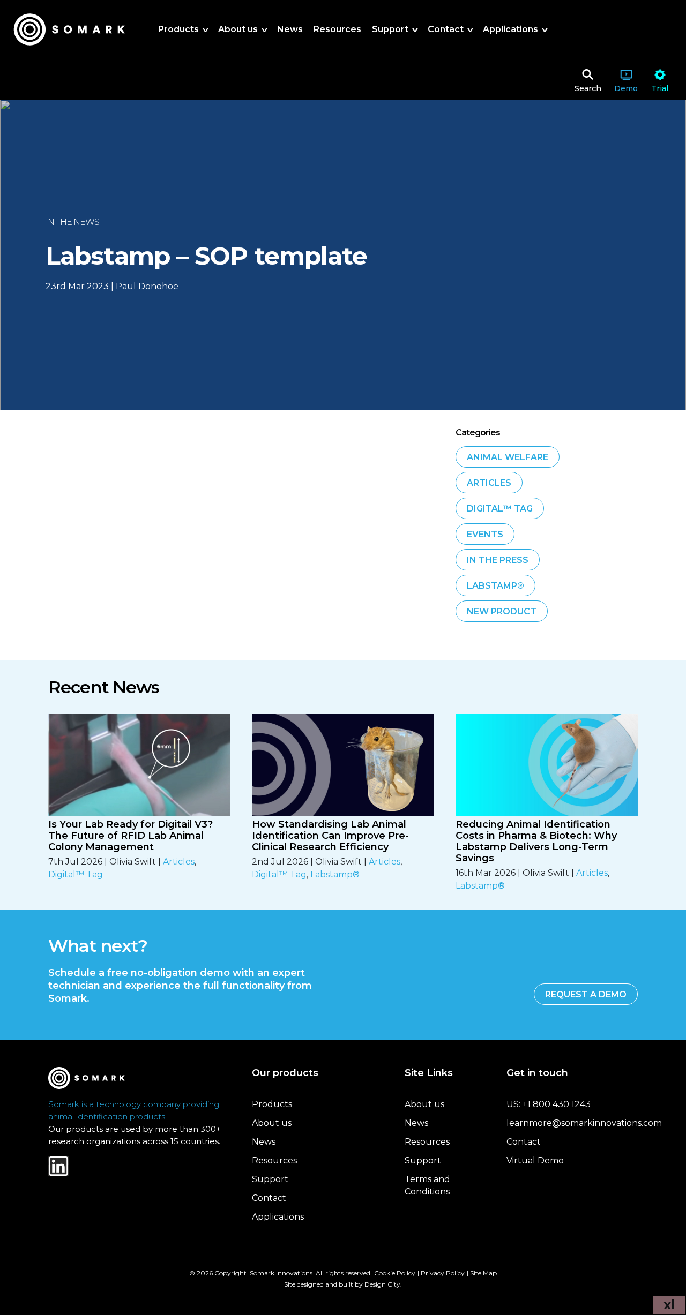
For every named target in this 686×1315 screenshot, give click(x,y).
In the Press (497, 560)
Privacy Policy (443, 1273)
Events (485, 534)
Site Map (483, 1273)
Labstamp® (495, 586)
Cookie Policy (394, 1273)
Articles (489, 483)
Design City (382, 1284)
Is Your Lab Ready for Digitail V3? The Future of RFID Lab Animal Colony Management (130, 835)
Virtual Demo (535, 1160)
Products (272, 1104)
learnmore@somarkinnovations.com (584, 1123)
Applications (278, 1217)
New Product (501, 611)
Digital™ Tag (500, 509)
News (263, 1142)
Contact (269, 1198)
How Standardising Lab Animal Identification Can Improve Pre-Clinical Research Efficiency (330, 835)
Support (270, 1179)
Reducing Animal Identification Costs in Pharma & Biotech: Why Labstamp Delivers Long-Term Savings (536, 841)
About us (272, 1123)
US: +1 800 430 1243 (548, 1104)
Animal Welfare (507, 457)
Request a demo (586, 994)
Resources (274, 1160)
